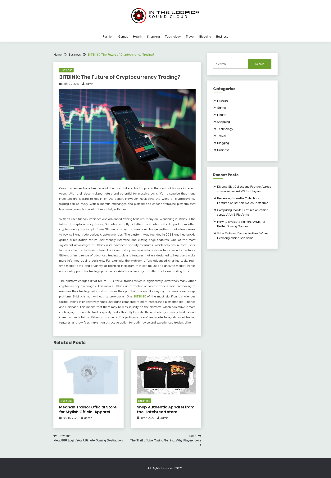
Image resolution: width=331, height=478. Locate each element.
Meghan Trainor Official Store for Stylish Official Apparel (88, 409)
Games (123, 36)
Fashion (108, 36)
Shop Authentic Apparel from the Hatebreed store (165, 409)
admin (89, 83)
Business (222, 36)
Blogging (205, 36)
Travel (190, 36)
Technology (173, 36)
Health (137, 36)
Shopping (153, 36)
